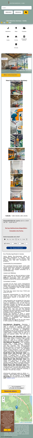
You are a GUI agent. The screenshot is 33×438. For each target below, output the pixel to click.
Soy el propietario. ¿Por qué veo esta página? (16, 387)
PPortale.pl (9, 436)
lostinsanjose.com (16, 3)
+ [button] (3, 398)
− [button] (3, 401)
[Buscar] (26, 12)
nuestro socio (11, 378)
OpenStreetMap (28, 422)
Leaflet (21, 422)
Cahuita (4, 58)
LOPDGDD (7, 427)
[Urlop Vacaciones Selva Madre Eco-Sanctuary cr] (16, 89)
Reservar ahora (10, 391)
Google (11, 414)
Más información (10, 75)
